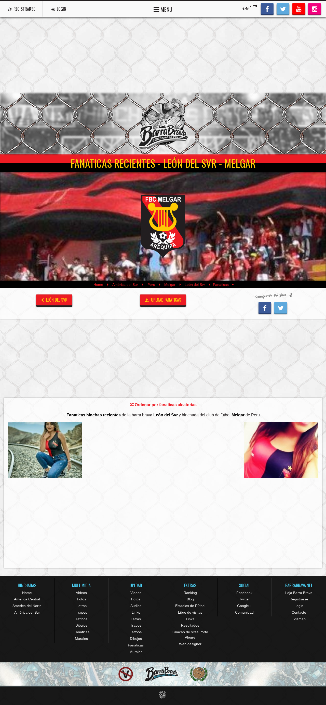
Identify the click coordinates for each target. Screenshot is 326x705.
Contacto (299, 612)
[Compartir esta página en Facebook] (265, 307)
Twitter (244, 599)
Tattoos (81, 619)
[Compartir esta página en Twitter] (280, 307)
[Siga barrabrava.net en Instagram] (314, 8)
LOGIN (61, 9)
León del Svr (195, 285)
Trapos (81, 612)
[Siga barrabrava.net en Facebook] (267, 8)
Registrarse (299, 599)
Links (136, 612)
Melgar (169, 285)
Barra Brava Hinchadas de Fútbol (163, 123)
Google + (244, 606)
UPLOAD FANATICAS (165, 300)
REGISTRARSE (23, 9)
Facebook (244, 593)
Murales (81, 639)
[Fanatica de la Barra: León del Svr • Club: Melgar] (45, 450)
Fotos (81, 599)
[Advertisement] (163, 55)
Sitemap (299, 619)
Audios (135, 606)
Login (298, 606)
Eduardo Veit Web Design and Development (163, 694)
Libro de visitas (190, 612)
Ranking (190, 593)
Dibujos (81, 625)
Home (98, 285)
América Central (27, 599)
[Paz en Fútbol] (125, 674)
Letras (81, 606)
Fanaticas (81, 632)
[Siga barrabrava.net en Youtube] (298, 8)
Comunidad (244, 612)
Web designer (190, 644)
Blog (190, 599)
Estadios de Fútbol (190, 606)
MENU (165, 9)
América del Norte (27, 606)
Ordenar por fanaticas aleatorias (165, 405)
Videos (81, 593)
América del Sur (125, 285)
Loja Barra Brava (299, 593)
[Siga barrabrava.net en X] (283, 8)
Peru (151, 285)
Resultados (190, 625)
